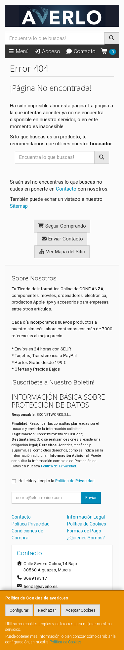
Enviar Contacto (65, 239)
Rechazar (47, 610)
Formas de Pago (84, 530)
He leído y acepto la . (57, 481)
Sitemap (19, 206)
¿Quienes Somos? (86, 537)
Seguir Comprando (65, 226)
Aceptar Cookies (80, 610)
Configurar (19, 610)
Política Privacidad (31, 523)
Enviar (91, 497)
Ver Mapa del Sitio (65, 252)
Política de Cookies (65, 642)
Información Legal (86, 517)
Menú (21, 51)
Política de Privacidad (58, 466)
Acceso (50, 51)
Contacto (84, 51)
